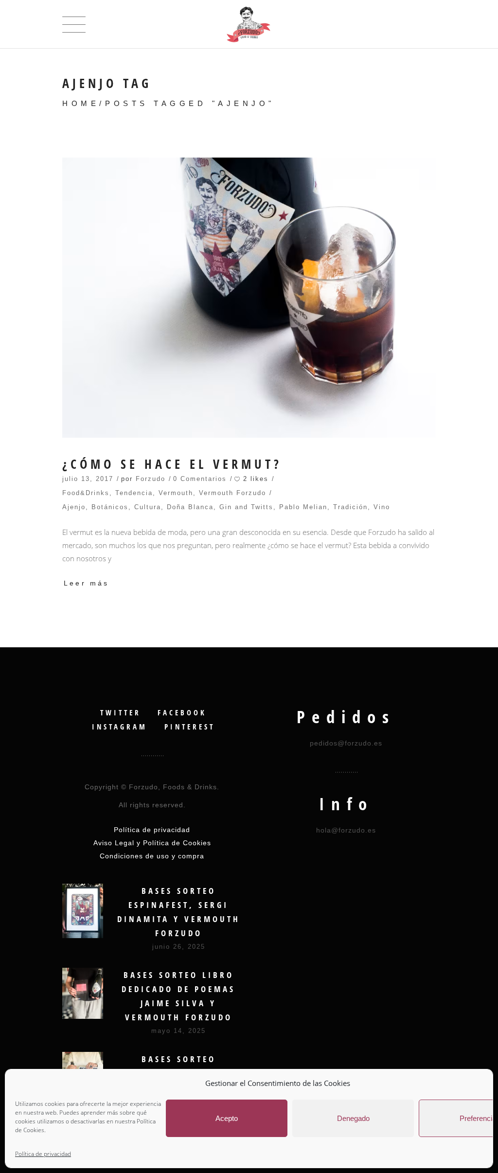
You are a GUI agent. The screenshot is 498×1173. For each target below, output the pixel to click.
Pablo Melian (303, 507)
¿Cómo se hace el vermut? (172, 464)
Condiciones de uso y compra (152, 856)
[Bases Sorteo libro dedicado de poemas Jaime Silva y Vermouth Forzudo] (82, 993)
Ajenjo (74, 507)
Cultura (147, 507)
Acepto (226, 1118)
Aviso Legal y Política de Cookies (152, 843)
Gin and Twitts (246, 507)
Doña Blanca (190, 507)
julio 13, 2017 (87, 478)
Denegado (353, 1118)
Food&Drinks (85, 493)
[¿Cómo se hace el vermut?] (249, 298)
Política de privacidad (43, 1154)
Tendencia (134, 493)
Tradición (350, 507)
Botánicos (109, 507)
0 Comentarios (200, 478)
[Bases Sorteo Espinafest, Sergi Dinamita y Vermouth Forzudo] (82, 911)
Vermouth (176, 493)
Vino (382, 507)
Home (80, 103)
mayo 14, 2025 (178, 1030)
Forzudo (150, 478)
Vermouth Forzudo (232, 493)
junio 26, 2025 (178, 946)
